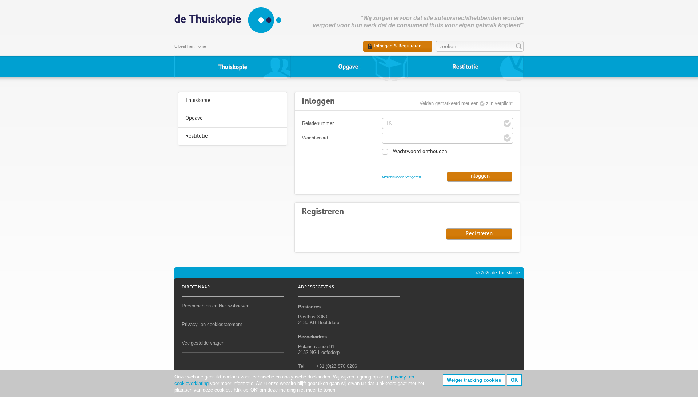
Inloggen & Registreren (397, 46)
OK (514, 380)
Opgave (349, 66)
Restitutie (465, 66)
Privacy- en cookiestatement (212, 324)
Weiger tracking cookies (474, 380)
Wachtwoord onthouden (420, 151)
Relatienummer (318, 123)
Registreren (479, 234)
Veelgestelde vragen (203, 343)
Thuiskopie (232, 66)
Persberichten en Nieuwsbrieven (215, 305)
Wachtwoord (315, 138)
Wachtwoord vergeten (401, 177)
